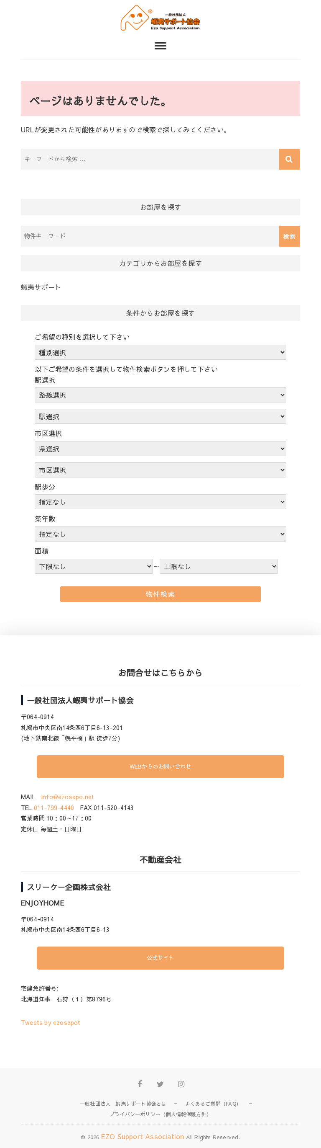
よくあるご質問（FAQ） (213, 1103)
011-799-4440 (54, 807)
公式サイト (160, 958)
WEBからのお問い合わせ (160, 766)
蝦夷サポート (41, 287)
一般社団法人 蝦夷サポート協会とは (123, 1103)
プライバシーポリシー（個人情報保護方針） (160, 1114)
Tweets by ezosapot (51, 1022)
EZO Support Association (142, 1136)
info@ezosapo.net (67, 796)
